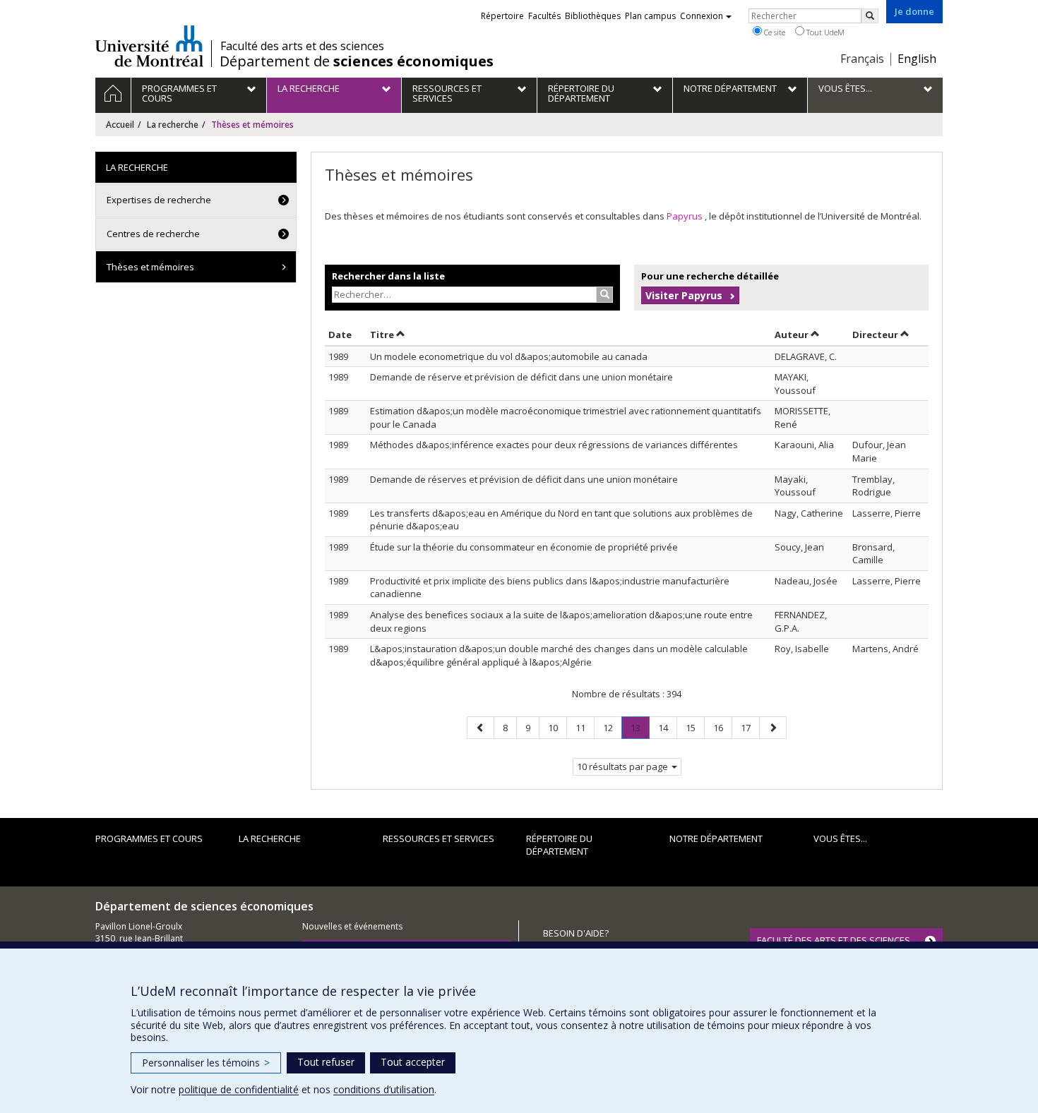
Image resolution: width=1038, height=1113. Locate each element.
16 (722, 727)
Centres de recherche (153, 233)
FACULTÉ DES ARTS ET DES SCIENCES (833, 940)
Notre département (716, 838)
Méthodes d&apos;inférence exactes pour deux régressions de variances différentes (554, 444)
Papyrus (686, 216)
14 (667, 727)
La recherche (172, 125)
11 (585, 727)
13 (640, 730)
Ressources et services (438, 838)
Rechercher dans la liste (388, 276)
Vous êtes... (840, 838)
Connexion (701, 16)
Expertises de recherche (159, 199)
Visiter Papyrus (683, 295)
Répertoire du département (559, 845)
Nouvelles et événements (352, 926)
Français (862, 58)
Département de (357, 61)
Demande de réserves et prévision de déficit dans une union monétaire (524, 479)
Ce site (773, 32)
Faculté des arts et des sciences (302, 46)
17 (750, 727)
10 (557, 727)
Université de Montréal (149, 46)
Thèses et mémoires (150, 266)
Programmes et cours (149, 838)
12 (612, 727)
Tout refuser (325, 1062)
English (916, 58)
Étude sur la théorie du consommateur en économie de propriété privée (524, 547)
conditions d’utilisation (383, 1089)
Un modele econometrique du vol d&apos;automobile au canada (509, 356)
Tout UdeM (824, 32)
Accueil (120, 125)
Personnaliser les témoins (206, 1062)
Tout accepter (413, 1062)
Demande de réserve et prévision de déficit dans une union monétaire (521, 377)
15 (695, 727)
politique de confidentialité (239, 1089)
